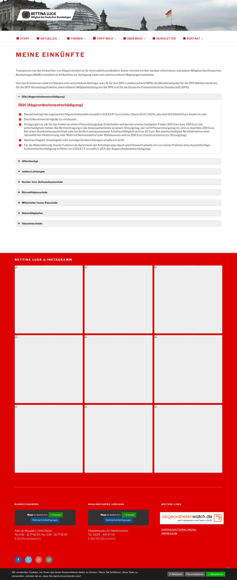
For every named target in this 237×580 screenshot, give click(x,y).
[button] (49, 299)
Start (24, 38)
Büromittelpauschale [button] (34, 192)
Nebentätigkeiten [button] (32, 213)
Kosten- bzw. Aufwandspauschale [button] (42, 182)
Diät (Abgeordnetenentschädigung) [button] (43, 96)
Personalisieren (195, 574)
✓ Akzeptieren (215, 574)
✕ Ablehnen (175, 574)
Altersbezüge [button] (30, 161)
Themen (77, 38)
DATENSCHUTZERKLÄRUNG (178, 529)
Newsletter (166, 38)
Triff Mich (105, 38)
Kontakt (193, 38)
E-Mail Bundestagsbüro (28, 538)
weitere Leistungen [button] (33, 171)
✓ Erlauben (55, 514)
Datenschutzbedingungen (45, 520)
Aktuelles (48, 38)
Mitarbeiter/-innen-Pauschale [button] (39, 202)
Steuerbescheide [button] (32, 223)
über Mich (134, 38)
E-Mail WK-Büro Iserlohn (102, 538)
